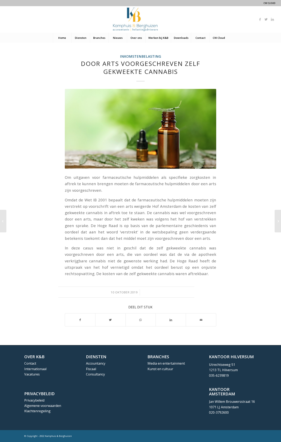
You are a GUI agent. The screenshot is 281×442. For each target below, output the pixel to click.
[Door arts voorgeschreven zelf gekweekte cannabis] (140, 129)
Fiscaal (91, 369)
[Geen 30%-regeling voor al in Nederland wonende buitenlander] (3, 221)
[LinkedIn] (272, 19)
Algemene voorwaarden (42, 405)
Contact (30, 363)
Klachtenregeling (37, 411)
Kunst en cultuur (160, 369)
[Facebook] (260, 19)
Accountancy (95, 363)
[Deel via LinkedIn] (171, 319)
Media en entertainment (166, 363)
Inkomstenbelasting (140, 56)
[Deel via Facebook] (80, 319)
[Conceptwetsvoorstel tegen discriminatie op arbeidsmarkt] (278, 221)
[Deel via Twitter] (110, 319)
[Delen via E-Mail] (201, 319)
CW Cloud (269, 3)
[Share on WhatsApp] (141, 319)
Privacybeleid (34, 400)
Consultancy (95, 374)
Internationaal (35, 369)
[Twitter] (266, 19)
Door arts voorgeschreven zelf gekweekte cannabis (140, 67)
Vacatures (32, 374)
